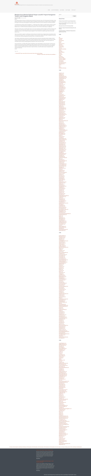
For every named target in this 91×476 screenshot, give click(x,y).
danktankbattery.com (62, 402)
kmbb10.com (61, 393)
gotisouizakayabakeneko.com (64, 367)
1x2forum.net (61, 74)
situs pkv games (15, 446)
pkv (59, 37)
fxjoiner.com (61, 216)
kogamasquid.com (62, 332)
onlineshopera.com (62, 95)
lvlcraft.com (61, 119)
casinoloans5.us (61, 311)
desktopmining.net (62, 327)
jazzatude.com (61, 268)
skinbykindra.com (62, 217)
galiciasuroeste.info (62, 275)
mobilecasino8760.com (63, 309)
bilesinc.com (61, 271)
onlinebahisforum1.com (63, 77)
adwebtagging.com (62, 430)
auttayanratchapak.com (63, 371)
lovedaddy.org (61, 407)
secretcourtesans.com (62, 76)
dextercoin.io (61, 335)
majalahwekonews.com (63, 344)
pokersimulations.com (62, 138)
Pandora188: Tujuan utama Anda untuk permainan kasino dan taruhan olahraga (28, 53)
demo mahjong (61, 57)
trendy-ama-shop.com (62, 181)
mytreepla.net (61, 137)
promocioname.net (62, 284)
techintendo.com (61, 112)
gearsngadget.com (62, 133)
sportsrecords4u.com (62, 142)
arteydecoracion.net (62, 296)
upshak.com (61, 412)
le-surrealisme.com (62, 257)
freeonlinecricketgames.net (63, 286)
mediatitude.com (61, 253)
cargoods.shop (61, 362)
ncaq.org (60, 93)
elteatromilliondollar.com (63, 373)
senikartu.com (61, 356)
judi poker (60, 44)
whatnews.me (61, 174)
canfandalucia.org (62, 199)
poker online (70, 446)
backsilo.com (61, 413)
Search (60, 14)
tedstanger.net (61, 167)
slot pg (60, 64)
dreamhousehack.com (62, 207)
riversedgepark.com (62, 82)
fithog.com (60, 297)
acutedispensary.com (62, 422)
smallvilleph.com (61, 274)
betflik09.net (61, 92)
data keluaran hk (62, 63)
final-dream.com (61, 175)
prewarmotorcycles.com (63, 254)
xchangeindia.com (62, 205)
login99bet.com (61, 75)
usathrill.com (61, 197)
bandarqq (20, 446)
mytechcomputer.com (62, 227)
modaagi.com (61, 273)
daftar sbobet (61, 45)
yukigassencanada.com (63, 125)
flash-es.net (61, 411)
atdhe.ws (60, 303)
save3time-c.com (62, 250)
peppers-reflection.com (63, 441)
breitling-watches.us (62, 246)
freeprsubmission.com (62, 186)
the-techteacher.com (62, 208)
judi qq (60, 42)
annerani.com (61, 267)
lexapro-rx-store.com (62, 329)
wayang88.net (61, 152)
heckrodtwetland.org (62, 304)
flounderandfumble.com (63, 160)
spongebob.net (61, 369)
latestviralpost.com (62, 384)
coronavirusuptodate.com (63, 130)
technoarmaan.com (62, 212)
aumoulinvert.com (62, 315)
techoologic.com (61, 194)
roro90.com (61, 351)
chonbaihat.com (61, 292)
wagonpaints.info (62, 170)
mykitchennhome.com (62, 314)
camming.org (61, 79)
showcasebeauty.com (62, 258)
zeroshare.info (61, 270)
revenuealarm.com (62, 224)
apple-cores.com (62, 324)
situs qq (60, 47)
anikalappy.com (61, 155)
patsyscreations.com (62, 87)
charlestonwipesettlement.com (64, 426)
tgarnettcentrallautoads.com (63, 247)
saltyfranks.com (61, 266)
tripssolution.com (62, 123)
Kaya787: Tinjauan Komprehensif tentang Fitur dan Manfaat (67, 28)
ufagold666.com (61, 187)
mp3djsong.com (61, 239)
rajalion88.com (61, 80)
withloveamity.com (62, 103)
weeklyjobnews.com (62, 428)
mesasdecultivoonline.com (63, 382)
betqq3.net (61, 310)
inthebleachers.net (62, 328)
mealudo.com (61, 403)
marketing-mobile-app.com (63, 399)
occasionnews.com (62, 438)
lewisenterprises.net (62, 97)
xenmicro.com (61, 94)
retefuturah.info (61, 162)
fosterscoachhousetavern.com (64, 381)
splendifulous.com (62, 141)
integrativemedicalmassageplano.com (65, 408)
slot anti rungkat (57, 446)
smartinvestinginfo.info (62, 163)
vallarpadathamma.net (62, 375)
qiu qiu (60, 66)
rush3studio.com (61, 350)
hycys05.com (61, 388)
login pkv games (61, 43)
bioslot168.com (61, 228)
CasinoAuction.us (62, 312)
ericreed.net (61, 307)
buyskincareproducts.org (63, 330)
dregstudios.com (61, 277)
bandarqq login (79, 446)
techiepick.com (61, 190)
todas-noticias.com (62, 355)
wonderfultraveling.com (63, 283)
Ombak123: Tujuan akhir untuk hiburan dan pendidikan (46, 54)
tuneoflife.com (61, 442)
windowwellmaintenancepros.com (64, 443)
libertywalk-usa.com (62, 236)
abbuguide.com (61, 106)
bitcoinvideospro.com (62, 364)
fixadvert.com (61, 248)
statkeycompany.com (62, 260)
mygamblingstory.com (62, 343)
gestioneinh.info (61, 177)
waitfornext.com (61, 171)
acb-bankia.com (61, 410)
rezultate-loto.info (62, 140)
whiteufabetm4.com (62, 154)
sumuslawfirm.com (62, 419)
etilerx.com (61, 158)
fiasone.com (61, 401)
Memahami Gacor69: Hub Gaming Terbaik (66, 25)
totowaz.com (61, 425)
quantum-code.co (62, 173)
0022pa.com (61, 269)
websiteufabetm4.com (62, 153)
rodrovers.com (61, 122)
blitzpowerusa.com (62, 386)
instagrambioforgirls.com (63, 391)
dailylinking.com (61, 99)
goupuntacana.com (62, 81)
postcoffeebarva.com (62, 372)
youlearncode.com (62, 104)
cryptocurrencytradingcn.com (64, 424)
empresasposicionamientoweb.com (65, 213)
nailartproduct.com (62, 117)
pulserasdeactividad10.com (63, 325)
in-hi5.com (60, 353)
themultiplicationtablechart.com (64, 333)
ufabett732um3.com (62, 168)
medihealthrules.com (62, 196)
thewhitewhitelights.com (63, 302)
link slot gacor (61, 60)
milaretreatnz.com (62, 272)
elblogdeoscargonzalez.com (63, 293)
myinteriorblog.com (62, 188)
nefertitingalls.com (62, 86)
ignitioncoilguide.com (62, 226)
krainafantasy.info (62, 354)
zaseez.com (61, 83)
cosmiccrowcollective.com (63, 365)
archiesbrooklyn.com (62, 289)
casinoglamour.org (62, 334)
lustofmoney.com (62, 439)
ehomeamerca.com (62, 111)
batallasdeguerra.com (62, 276)
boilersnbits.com (61, 383)
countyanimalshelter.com (63, 429)
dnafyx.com (61, 100)
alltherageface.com (62, 218)
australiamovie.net (62, 237)
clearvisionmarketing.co (63, 172)
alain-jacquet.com (62, 366)
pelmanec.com (61, 346)
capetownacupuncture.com (63, 363)
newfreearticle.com (62, 385)
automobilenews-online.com (63, 209)
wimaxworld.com (61, 285)
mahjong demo (61, 46)
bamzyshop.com (61, 191)
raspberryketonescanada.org (64, 195)
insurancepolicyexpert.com (63, 259)
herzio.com (61, 352)
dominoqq (60, 54)
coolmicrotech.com (62, 206)
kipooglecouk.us (61, 313)
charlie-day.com (61, 404)
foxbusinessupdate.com (63, 406)
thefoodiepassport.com (63, 316)
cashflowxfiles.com (62, 392)
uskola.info (61, 169)
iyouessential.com (62, 102)
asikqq (60, 55)
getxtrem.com (61, 394)
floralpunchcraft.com (62, 400)
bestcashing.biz (61, 287)
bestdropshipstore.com (63, 114)
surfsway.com (61, 116)
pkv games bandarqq (62, 62)
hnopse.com (61, 437)
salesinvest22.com (62, 179)
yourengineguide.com (62, 200)
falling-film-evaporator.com (63, 418)
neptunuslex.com (62, 241)
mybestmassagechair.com (63, 306)
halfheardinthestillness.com (63, 305)
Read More (38, 458)
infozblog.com (61, 291)
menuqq (10, 446)
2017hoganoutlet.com (62, 345)
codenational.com (62, 219)
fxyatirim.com (61, 105)
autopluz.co (61, 249)
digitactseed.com (62, 118)
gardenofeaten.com (62, 387)
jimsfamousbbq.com (62, 235)
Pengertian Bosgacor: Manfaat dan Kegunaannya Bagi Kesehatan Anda (67, 31)
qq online (60, 39)
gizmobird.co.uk (61, 238)
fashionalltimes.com (62, 210)
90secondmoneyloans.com (63, 120)
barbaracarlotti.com (62, 326)
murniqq (62, 446)
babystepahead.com (62, 432)
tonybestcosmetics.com (63, 214)
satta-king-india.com (62, 124)
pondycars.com (61, 192)
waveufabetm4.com (62, 151)
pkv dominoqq (61, 40)
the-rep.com (61, 265)
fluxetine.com (61, 308)
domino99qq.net (61, 347)
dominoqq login (29, 446)
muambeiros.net (61, 290)
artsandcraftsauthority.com (63, 229)
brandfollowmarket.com (63, 427)
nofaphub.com (61, 85)
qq (59, 65)
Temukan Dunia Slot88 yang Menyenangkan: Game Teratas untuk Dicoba (67, 23)
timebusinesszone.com (63, 440)
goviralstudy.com (62, 322)
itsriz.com (60, 361)
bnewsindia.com (61, 189)
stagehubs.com (61, 73)
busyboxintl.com (61, 370)
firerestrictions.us (62, 288)
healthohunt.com (62, 161)
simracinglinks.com (62, 255)
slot (17, 51)
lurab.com (60, 225)
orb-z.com (60, 380)
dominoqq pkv (61, 61)
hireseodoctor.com (62, 134)
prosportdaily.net (61, 178)
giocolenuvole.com (62, 101)
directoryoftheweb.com (63, 348)
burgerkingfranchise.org (63, 374)
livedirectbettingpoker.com (63, 405)
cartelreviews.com (62, 115)
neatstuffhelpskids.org (62, 278)
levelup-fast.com (61, 136)
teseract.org (61, 180)
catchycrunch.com (62, 84)
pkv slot (60, 41)
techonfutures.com (62, 193)
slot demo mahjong (62, 58)
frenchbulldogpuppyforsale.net (64, 331)
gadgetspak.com (61, 132)
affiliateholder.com (62, 444)
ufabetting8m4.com (62, 144)
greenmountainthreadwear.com (64, 421)
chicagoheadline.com (62, 78)
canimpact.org (61, 321)
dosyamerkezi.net (62, 256)
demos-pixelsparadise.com (63, 252)
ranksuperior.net (61, 431)
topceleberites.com (62, 143)
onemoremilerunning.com (63, 389)
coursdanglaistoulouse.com (63, 240)
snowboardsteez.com (62, 390)
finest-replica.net (61, 176)
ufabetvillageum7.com (62, 149)
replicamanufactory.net (63, 139)
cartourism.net (61, 323)
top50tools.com (61, 264)
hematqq (65, 446)
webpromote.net (61, 294)
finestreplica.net (61, 159)
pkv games (61, 38)
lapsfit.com (61, 135)
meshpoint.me (61, 368)
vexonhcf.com (61, 251)
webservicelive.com (62, 230)
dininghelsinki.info (62, 156)
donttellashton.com (62, 349)
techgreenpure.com (62, 113)
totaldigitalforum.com (62, 211)
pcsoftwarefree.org (62, 98)
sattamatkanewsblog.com (63, 423)
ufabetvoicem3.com (62, 150)
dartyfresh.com (61, 96)
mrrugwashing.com (62, 409)
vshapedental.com (62, 198)
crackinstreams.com (62, 131)
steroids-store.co (62, 295)
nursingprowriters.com (62, 420)
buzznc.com (61, 215)
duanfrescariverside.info (63, 157)
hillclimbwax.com (62, 436)
